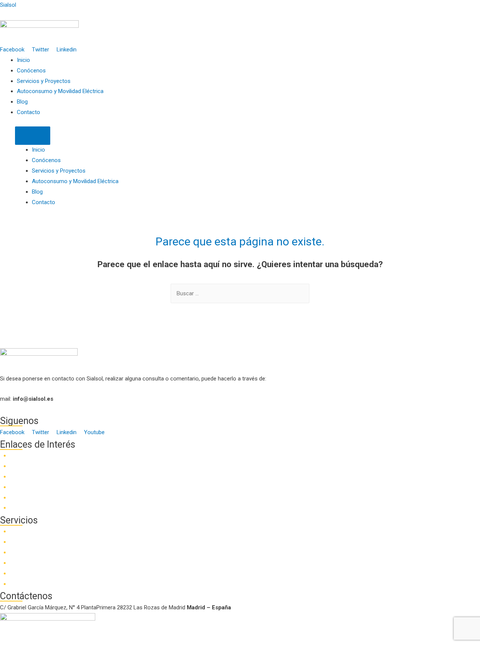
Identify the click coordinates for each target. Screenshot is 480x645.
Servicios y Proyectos (43, 81)
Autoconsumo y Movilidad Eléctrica (60, 91)
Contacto (28, 112)
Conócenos (31, 70)
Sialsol (8, 5)
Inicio (23, 60)
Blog (22, 101)
